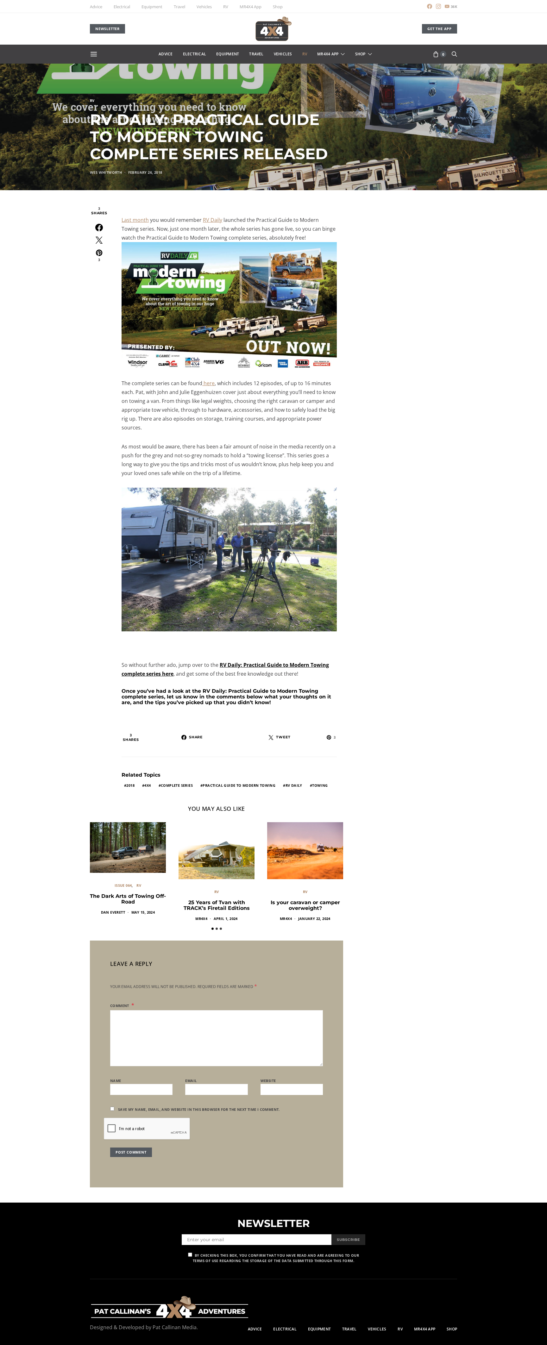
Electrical (122, 6)
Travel (179, 6)
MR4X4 (201, 918)
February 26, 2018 (145, 172)
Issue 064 (123, 885)
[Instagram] (438, 6)
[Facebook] (429, 6)
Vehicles (204, 6)
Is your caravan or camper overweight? (305, 905)
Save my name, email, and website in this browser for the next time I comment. (199, 1109)
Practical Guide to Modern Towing (239, 785)
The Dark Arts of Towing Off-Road (128, 899)
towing (320, 785)
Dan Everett (113, 912)
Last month (135, 219)
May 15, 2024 (143, 912)
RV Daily (212, 219)
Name (115, 1080)
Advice (96, 6)
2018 (130, 785)
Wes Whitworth (106, 172)
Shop (278, 6)
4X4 (147, 785)
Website (268, 1080)
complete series (177, 785)
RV (225, 6)
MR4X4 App (250, 6)
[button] (213, 929)
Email (191, 1080)
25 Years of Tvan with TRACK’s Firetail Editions (217, 905)
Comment (120, 1005)
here (208, 383)
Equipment (151, 6)
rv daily (294, 785)
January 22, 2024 (314, 918)
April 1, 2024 (226, 918)
